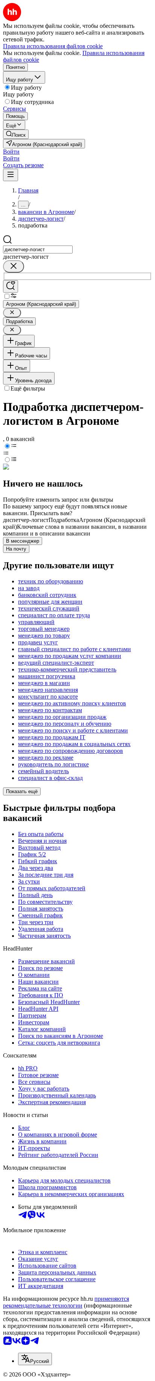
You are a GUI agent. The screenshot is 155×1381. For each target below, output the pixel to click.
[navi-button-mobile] (10, 175)
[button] (11, 151)
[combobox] (38, 249)
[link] (16, 134)
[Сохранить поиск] (10, 286)
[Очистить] (13, 266)
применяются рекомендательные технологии (66, 1302)
